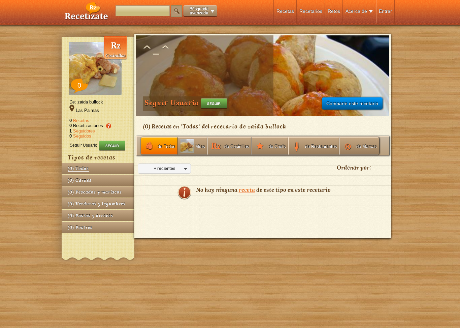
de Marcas (366, 146)
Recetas (285, 11)
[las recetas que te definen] (86, 18)
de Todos (166, 146)
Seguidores (84, 130)
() (78, 168)
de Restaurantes (321, 146)
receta (247, 189)
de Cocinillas (236, 146)
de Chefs (277, 146)
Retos (334, 11)
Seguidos (82, 136)
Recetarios (310, 11)
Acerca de (356, 11)
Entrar (385, 11)
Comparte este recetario (352, 103)
